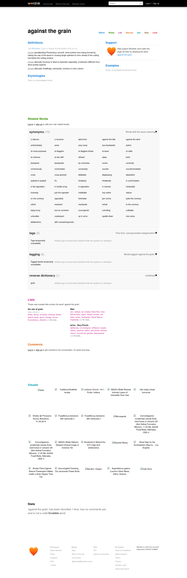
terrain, (78, 317)
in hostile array (60, 186)
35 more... (78, 335)
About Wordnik (56, 550)
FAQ (52, 561)
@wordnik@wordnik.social (82, 561)
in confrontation (132, 180)
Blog (73, 550)
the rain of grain (35, 309)
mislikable (82, 192)
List (120, 32)
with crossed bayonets (64, 221)
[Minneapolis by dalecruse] (119, 416)
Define (102, 32)
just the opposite (61, 192)
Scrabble (53, 513)
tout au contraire (61, 210)
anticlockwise (36, 145)
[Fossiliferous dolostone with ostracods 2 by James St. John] (93, 416)
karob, (37, 317)
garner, (42, 317)
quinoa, (37, 314)
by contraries (84, 162)
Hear (146, 32)
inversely (34, 192)
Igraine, (31, 317)
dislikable (82, 174)
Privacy (118, 561)
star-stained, (96, 330)
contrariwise (59, 168)
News (74, 546)
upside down (107, 216)
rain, (72, 311)
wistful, (88, 330)
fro (55, 180)
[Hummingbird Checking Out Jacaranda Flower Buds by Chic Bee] (67, 469)
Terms (117, 557)
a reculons (59, 139)
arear (56, 145)
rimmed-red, (82, 333)
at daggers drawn (86, 151)
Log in (30, 124)
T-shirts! (53, 565)
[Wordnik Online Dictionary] (34, 3)
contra (105, 162)
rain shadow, (86, 311)
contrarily (130, 162)
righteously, (75, 327)
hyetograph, (86, 317)
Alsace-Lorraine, (93, 314)
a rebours (35, 139)
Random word (78, 3)
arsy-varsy (82, 145)
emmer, (55, 317)
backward (35, 162)
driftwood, (96, 327)
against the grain (124, 54)
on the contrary (37, 198)
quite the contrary (133, 198)
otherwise (82, 198)
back (128, 157)
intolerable (130, 186)
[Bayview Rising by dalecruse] (119, 442)
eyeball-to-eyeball (38, 180)
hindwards (106, 180)
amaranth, (44, 314)
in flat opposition (38, 186)
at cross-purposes (38, 151)
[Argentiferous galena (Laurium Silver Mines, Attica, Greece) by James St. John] (119, 470)
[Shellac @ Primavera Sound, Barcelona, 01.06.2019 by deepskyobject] (41, 418)
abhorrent (82, 139)
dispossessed (99, 333)
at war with (59, 157)
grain (33, 282)
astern (128, 145)
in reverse (106, 186)
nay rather (106, 192)
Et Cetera (119, 546)
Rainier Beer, (75, 314)
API (95, 550)
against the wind (133, 139)
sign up (39, 124)
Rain (72, 309)
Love (155, 32)
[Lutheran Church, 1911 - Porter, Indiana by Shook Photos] (93, 390)
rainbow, (77, 311)
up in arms (82, 216)
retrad (104, 204)
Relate (111, 32)
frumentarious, (34, 320)
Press (52, 554)
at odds (129, 151)
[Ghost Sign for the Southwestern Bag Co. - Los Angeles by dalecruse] (146, 444)
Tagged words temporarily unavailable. (42, 263)
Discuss (129, 32)
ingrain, (84, 314)
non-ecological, (86, 327)
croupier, (103, 327)
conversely (83, 168)
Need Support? (121, 554)
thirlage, (48, 317)
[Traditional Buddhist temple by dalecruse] (67, 390)
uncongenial (83, 210)
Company (54, 546)
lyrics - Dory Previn (79, 325)
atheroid (43, 320)
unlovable (35, 216)
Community (48, 3)
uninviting (106, 210)
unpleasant (59, 216)
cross (33, 174)
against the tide (108, 139)
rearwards (82, 204)
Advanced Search (122, 568)
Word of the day (63, 3)
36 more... (54, 320)
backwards (59, 162)
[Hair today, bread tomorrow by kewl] (146, 390)
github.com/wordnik (101, 554)
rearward (58, 204)
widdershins (36, 221)
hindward (82, 180)
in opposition (83, 186)
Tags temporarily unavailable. (38, 242)
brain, (103, 311)
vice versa (130, 216)
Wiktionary (36, 48)
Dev (95, 546)
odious (129, 192)
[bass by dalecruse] (41, 389)
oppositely (58, 198)
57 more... (87, 319)
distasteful (130, 174)
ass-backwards (108, 145)
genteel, (90, 333)
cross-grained (60, 174)
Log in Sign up (152, 3)
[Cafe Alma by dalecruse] (146, 468)
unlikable (130, 210)
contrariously (36, 168)
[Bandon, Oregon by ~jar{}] (93, 468)
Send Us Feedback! (123, 550)
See (139, 32)
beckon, (73, 330)
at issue (105, 151)
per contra (106, 198)
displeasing (107, 174)
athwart (81, 157)
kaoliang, (52, 314)
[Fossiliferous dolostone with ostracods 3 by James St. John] (67, 416)
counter (105, 168)
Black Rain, (96, 311)
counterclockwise (133, 168)
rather (33, 204)
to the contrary (132, 204)
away (104, 157)
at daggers (59, 151)
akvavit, (59, 314)
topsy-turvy (35, 210)
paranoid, (81, 330)
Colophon (53, 557)
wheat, (31, 314)
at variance (35, 157)
